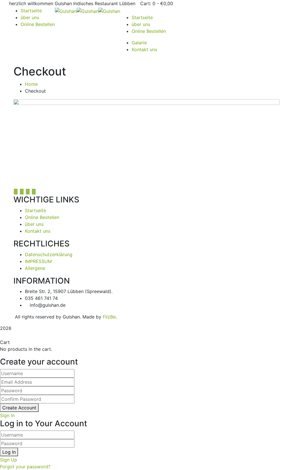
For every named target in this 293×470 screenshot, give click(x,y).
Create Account (19, 408)
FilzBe (109, 317)
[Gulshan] (66, 10)
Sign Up (8, 460)
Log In (9, 452)
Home (31, 84)
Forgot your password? (25, 466)
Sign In (7, 415)
